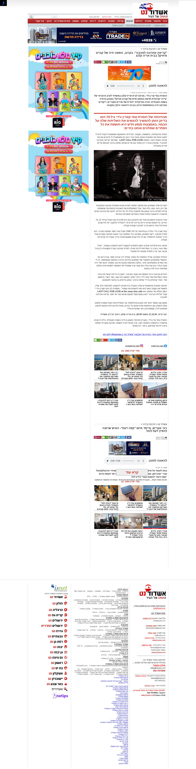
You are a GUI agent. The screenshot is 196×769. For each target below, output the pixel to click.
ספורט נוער (112, 612)
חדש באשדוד (105, 651)
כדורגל (95, 612)
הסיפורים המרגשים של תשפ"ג (101, 619)
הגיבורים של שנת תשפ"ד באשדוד (116, 635)
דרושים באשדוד (122, 714)
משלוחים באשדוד (121, 698)
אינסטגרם (93, 627)
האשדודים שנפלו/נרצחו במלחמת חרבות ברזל (112, 639)
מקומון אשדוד (123, 697)
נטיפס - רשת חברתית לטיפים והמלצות (114, 681)
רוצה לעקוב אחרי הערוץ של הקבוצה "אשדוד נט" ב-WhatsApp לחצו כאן (135, 334)
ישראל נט (124, 679)
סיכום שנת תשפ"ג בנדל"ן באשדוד (89, 623)
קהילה (120, 21)
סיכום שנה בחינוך (114, 621)
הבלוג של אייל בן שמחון (119, 642)
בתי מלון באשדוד (122, 691)
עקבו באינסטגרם (132, 346)
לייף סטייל (123, 653)
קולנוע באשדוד (159, 25)
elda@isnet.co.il (158, 640)
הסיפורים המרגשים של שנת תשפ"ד (115, 637)
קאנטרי (125, 750)
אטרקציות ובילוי (114, 655)
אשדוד (160, 93)
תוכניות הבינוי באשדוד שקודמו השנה (87, 635)
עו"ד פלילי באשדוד (121, 736)
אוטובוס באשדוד (82, 672)
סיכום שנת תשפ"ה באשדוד (116, 664)
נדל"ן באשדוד (123, 676)
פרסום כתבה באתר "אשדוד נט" (117, 686)
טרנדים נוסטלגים (91, 646)
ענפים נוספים (123, 612)
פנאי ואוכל (99, 669)
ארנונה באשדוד (122, 717)
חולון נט (125, 743)
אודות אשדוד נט (62, 21)
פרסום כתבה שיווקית (120, 727)
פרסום (125, 745)
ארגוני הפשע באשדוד (107, 596)
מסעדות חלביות (108, 600)
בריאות (100, 630)
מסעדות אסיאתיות (112, 602)
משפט (75, 21)
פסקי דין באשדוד (122, 658)
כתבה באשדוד (122, 731)
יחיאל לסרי (124, 753)
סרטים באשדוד (122, 674)
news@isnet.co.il (158, 652)
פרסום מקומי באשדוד (120, 688)
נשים (126, 669)
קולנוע (84, 21)
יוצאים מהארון (121, 593)
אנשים (90, 591)
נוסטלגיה (96, 616)
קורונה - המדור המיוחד (118, 660)
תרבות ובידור (149, 49)
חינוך (49, 21)
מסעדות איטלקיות (81, 600)
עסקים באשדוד (82, 674)
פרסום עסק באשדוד (120, 678)
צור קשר (40, 21)
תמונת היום (104, 627)
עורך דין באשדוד (122, 739)
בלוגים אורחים (103, 642)
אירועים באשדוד (122, 712)
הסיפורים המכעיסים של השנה (115, 623)
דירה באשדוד (123, 734)
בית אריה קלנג (152, 93)
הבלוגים (124, 641)
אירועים (125, 627)
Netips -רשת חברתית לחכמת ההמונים (114, 722)
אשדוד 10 (124, 748)
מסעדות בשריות (122, 600)
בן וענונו (125, 752)
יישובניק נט (124, 693)
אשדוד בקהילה (121, 628)
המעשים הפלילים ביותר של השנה (103, 672)
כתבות (126, 616)
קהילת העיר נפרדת (114, 632)
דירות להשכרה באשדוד (119, 703)
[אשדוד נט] (149, 600)
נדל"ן (89, 596)
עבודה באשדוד (122, 729)
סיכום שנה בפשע (99, 621)
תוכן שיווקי (124, 651)
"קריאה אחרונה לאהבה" (138, 93)
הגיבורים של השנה (121, 619)
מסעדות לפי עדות (106, 603)
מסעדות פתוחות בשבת (94, 602)
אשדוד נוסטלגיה (121, 644)
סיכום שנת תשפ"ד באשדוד (116, 634)
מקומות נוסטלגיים (121, 646)
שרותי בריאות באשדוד (120, 710)
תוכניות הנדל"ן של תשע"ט (93, 671)
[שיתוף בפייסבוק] (127, 63)
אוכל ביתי (124, 602)
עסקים (111, 21)
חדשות (157, 21)
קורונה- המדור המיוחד (120, 662)
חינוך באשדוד (109, 674)
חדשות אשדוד (122, 595)
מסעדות (124, 598)
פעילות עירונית (111, 630)
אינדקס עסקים (87, 669)
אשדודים (106, 591)
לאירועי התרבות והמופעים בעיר (138, 25)
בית (165, 21)
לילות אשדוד (115, 627)
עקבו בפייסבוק (157, 346)
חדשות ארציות (123, 596)
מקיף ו (126, 762)
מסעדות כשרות (91, 603)
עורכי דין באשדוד (107, 658)
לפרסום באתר (94, 17)
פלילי (95, 596)
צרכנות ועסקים (122, 649)
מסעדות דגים (95, 600)
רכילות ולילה (123, 589)
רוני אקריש (159, 467)
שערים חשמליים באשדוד (119, 721)
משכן (126, 757)
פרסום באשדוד (122, 724)
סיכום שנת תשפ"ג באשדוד (117, 618)
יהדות (108, 669)
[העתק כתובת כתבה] (112, 63)
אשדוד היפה (123, 630)
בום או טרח (117, 591)
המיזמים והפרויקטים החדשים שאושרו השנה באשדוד (109, 666)
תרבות (129, 21)
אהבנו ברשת (117, 669)
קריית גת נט (124, 741)
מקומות (98, 591)
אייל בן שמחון (123, 683)
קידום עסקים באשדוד (120, 690)
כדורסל (102, 612)
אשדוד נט (162, 49)
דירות (93, 21)
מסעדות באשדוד (122, 700)
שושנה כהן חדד (122, 755)
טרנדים (103, 655)
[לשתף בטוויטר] (120, 63)
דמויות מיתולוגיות (106, 646)
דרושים (102, 21)
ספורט (148, 21)
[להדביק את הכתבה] (104, 341)
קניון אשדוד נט (96, 674)
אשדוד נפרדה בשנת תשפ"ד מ (89, 637)
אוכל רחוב (114, 605)
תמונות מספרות (107, 616)
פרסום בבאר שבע (121, 707)
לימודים (115, 651)
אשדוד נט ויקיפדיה (121, 726)
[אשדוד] (150, 18)
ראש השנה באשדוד (112, 671)
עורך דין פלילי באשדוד (120, 738)
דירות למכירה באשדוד (120, 702)
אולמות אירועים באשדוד (119, 733)
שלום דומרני (123, 758)
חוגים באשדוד (117, 25)
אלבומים (124, 625)
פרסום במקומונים (122, 695)
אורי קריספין (147, 645)
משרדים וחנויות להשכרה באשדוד (116, 709)
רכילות (139, 21)
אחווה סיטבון (123, 764)
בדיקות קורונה (123, 760)
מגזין (126, 614)
